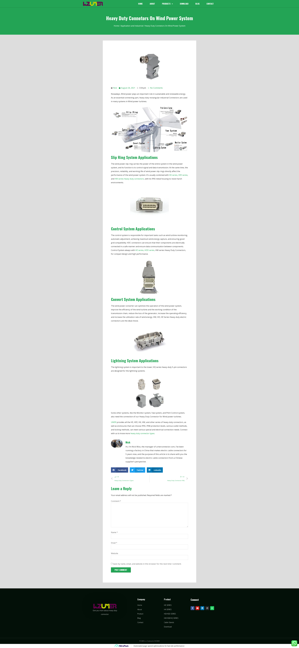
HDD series (149, 250)
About (152, 3)
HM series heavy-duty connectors (129, 178)
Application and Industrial (132, 26)
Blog (197, 3)
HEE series (183, 175)
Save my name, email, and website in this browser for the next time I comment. (147, 564)
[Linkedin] (202, 608)
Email (114, 543)
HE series (139, 250)
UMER (113, 422)
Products (166, 3)
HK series (173, 175)
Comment (116, 501)
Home (140, 3)
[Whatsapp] (212, 608)
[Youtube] (197, 608)
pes (153, 433)
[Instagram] (207, 608)
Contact (210, 3)
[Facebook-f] (192, 608)
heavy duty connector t (140, 433)
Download (184, 3)
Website (114, 553)
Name (114, 532)
